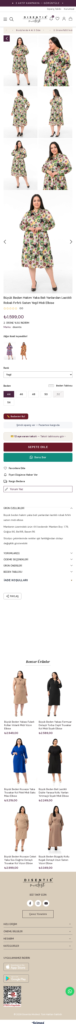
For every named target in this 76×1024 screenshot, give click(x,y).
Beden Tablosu (64, 385)
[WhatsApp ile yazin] (70, 991)
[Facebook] (30, 903)
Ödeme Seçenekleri (16, 559)
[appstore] (16, 967)
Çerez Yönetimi (38, 914)
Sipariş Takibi (54, 8)
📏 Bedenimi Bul (16, 416)
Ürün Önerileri (13, 565)
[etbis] (12, 996)
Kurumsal (69, 8)
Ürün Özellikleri (14, 508)
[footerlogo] (38, 883)
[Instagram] (38, 903)
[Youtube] (46, 903)
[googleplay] (16, 978)
